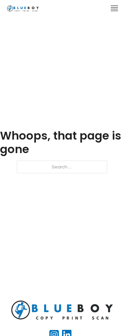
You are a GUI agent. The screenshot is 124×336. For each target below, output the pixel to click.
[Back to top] (107, 319)
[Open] (114, 8)
